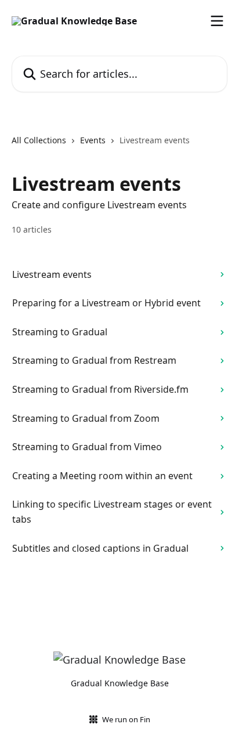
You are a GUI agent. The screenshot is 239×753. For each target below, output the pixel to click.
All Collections (39, 140)
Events (93, 140)
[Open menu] (217, 21)
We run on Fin (126, 719)
